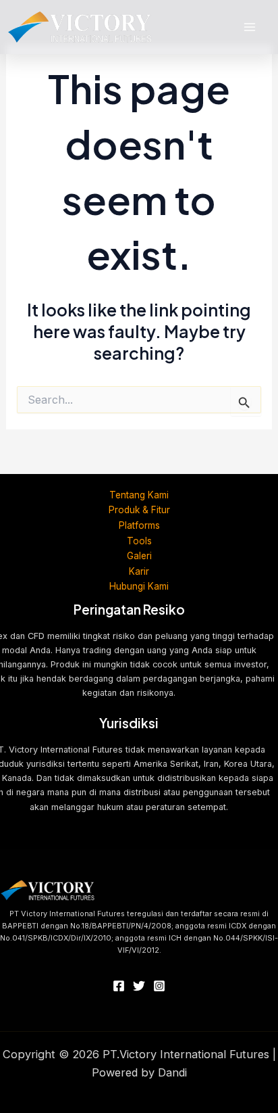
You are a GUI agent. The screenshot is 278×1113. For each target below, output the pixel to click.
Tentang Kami (139, 495)
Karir (139, 571)
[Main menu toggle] (249, 27)
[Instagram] (159, 986)
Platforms (139, 525)
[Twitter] (139, 986)
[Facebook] (119, 986)
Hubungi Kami (139, 586)
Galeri (139, 555)
